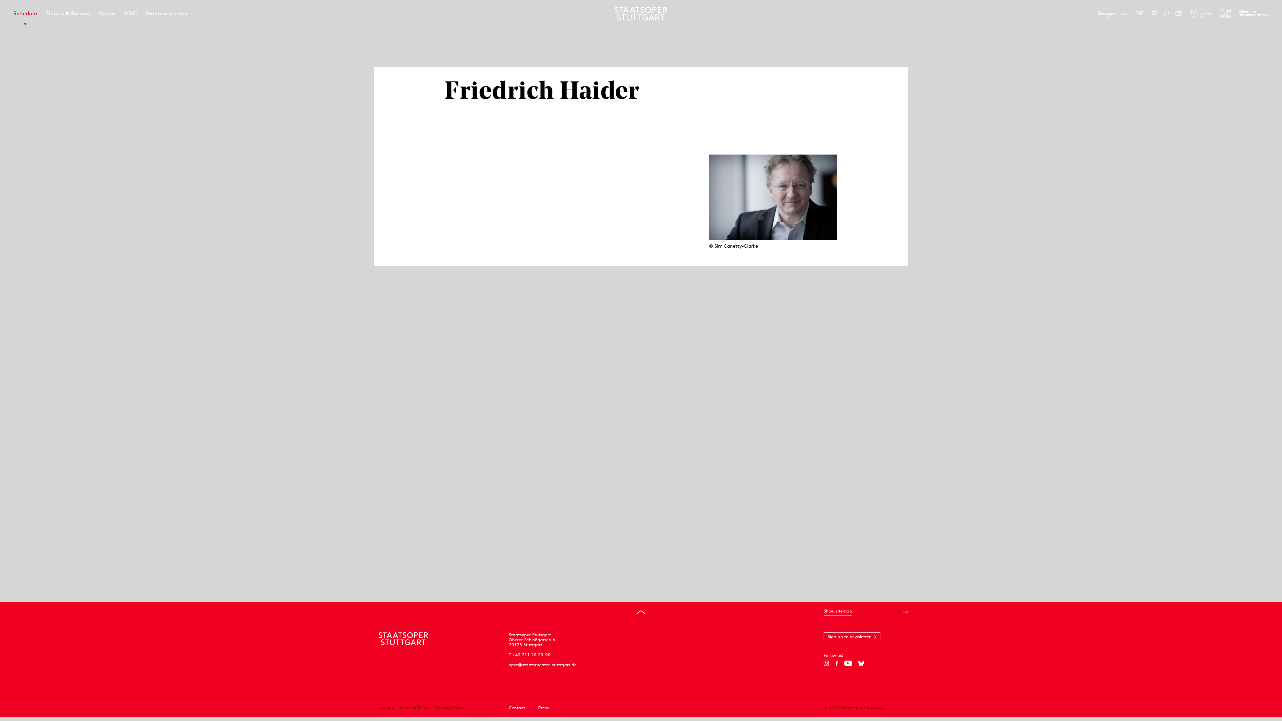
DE (1139, 13)
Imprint (385, 708)
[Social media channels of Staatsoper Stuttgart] (1154, 13)
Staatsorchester (167, 13)
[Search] (1166, 13)
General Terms (414, 708)
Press (543, 708)
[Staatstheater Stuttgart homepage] (641, 14)
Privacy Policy (449, 708)
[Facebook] (837, 663)
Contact (517, 708)
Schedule (25, 13)
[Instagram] (826, 663)
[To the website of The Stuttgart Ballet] (1201, 13)
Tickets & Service (68, 13)
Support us (1112, 13)
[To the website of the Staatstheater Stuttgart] (1254, 13)
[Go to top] (641, 612)
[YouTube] (848, 663)
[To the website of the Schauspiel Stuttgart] (1226, 13)
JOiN (130, 13)
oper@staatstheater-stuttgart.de (543, 665)
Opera (107, 13)
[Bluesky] (861, 663)
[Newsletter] (1179, 13)
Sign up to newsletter (849, 637)
